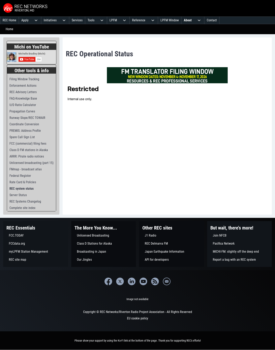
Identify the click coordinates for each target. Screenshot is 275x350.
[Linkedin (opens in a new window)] (132, 281)
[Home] (25, 8)
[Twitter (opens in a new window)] (120, 281)
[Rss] (155, 281)
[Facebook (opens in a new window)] (108, 281)
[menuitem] (9, 20)
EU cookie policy (137, 318)
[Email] (167, 281)
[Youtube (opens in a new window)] (143, 281)
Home (9, 29)
